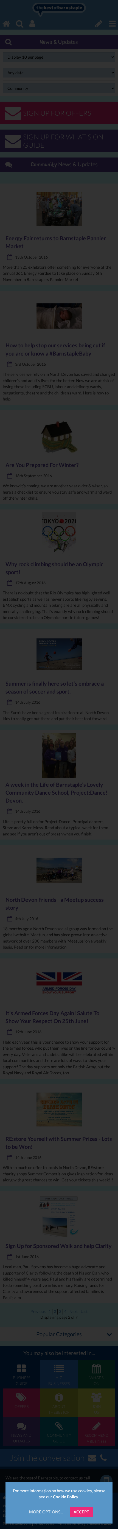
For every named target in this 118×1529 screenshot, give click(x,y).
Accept (81, 1511)
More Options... (46, 1511)
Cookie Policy (65, 1496)
